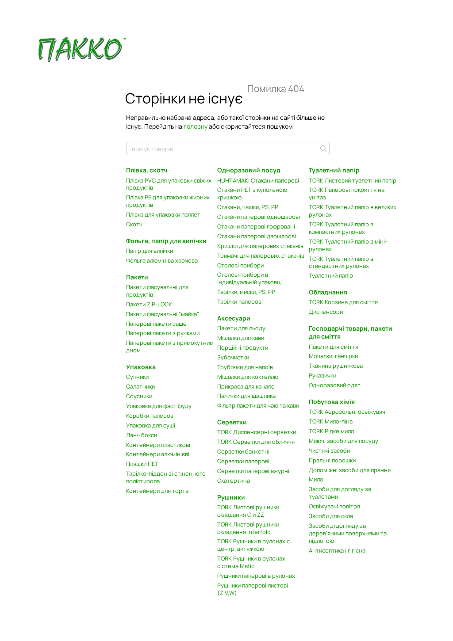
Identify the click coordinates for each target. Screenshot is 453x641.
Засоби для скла (331, 516)
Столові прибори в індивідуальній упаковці (249, 278)
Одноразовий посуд (248, 170)
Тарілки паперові (240, 301)
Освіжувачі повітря (334, 506)
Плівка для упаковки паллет (163, 214)
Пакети (137, 277)
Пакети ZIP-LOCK (149, 304)
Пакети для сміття (333, 347)
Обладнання (328, 292)
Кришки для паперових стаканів (260, 246)
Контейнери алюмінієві (157, 454)
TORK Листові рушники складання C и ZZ (248, 511)
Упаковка (141, 366)
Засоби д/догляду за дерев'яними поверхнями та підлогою (348, 533)
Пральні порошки (332, 460)
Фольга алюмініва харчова (162, 260)
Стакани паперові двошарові (256, 236)
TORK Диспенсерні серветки (256, 432)
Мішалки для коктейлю (247, 377)
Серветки (232, 422)
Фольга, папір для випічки (166, 241)
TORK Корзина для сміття (343, 302)
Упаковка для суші (150, 425)
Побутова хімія (332, 401)
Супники (137, 377)
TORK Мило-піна (331, 421)
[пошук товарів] (322, 148)
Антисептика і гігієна (337, 550)
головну (195, 126)
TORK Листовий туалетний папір (352, 180)
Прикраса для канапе (246, 386)
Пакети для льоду (241, 328)
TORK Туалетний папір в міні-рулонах (348, 245)
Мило (316, 479)
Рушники (231, 497)
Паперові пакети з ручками (163, 333)
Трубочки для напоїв (245, 367)
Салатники (140, 386)
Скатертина (233, 481)
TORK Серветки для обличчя (256, 442)
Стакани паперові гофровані (256, 226)
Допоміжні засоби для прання (350, 470)
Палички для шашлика (246, 396)
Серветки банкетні (243, 451)
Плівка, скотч (146, 170)
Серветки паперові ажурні (253, 471)
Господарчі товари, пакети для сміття (350, 332)
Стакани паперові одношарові (258, 217)
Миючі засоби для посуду (343, 441)
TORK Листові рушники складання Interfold (248, 528)
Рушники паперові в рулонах (256, 576)
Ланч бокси (141, 435)
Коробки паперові (150, 416)
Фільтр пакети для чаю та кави (258, 405)
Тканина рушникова (336, 366)
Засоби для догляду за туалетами (340, 492)
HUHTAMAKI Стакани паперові (258, 180)
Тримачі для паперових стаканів (260, 255)
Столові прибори (240, 265)
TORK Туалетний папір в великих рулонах (352, 210)
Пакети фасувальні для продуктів (157, 290)
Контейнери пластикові (158, 445)
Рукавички (322, 375)
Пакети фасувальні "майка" (162, 314)
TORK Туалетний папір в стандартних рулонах (341, 262)
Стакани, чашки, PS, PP (247, 207)
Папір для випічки (149, 251)
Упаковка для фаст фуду (159, 406)
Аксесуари (233, 318)
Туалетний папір (331, 275)
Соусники (139, 396)
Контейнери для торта (157, 491)
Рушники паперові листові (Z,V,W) (252, 589)
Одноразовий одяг (334, 385)
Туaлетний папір (334, 170)
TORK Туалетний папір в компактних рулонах (341, 228)
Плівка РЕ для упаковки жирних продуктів (168, 201)
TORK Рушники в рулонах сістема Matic (251, 562)
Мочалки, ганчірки (333, 356)
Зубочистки (233, 357)
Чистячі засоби (329, 450)
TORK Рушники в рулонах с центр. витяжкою (253, 545)
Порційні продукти (242, 347)
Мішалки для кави (240, 338)
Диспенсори (326, 312)
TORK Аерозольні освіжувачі (348, 412)
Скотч (134, 224)
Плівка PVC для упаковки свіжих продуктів (168, 184)
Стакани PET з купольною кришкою (252, 193)
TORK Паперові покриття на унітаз (346, 193)
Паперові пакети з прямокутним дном (170, 346)
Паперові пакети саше (156, 324)
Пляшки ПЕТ (142, 464)
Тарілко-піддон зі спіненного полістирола (166, 477)
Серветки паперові (243, 461)
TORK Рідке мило (331, 431)
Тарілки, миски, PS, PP (246, 292)
